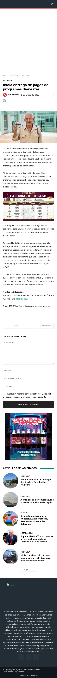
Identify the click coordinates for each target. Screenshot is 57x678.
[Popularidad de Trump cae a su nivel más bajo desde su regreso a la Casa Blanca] (10, 537)
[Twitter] (36, 657)
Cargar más (27, 569)
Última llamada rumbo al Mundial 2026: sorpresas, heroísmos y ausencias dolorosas (34, 520)
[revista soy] (28, 104)
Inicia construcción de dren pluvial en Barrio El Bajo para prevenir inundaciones (35, 558)
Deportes (24, 513)
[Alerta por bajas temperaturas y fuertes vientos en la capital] (10, 499)
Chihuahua (25, 476)
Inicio (5, 75)
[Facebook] (21, 657)
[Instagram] (28, 657)
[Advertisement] (28, 40)
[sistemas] (5, 95)
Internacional (26, 533)
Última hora (14, 75)
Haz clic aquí (22, 299)
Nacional (25, 75)
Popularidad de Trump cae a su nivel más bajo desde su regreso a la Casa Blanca (36, 539)
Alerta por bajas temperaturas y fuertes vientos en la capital (37, 501)
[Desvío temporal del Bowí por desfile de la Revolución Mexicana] (10, 480)
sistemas (14, 95)
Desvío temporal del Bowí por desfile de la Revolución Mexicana (36, 482)
